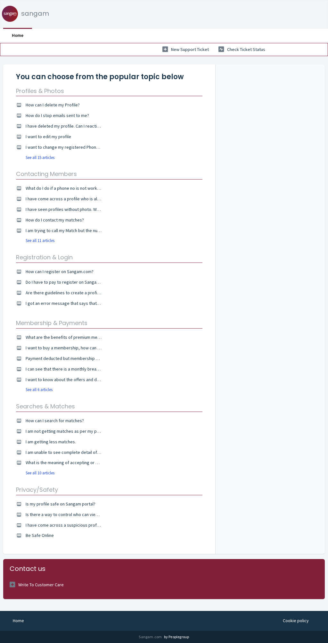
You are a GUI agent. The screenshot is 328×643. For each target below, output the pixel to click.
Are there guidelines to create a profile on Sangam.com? (80, 293)
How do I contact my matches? (55, 220)
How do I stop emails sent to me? (57, 115)
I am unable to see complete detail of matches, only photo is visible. (91, 452)
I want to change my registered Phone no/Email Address (79, 147)
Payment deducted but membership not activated (73, 358)
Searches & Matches (45, 406)
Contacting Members (46, 174)
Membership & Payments (51, 323)
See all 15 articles (40, 157)
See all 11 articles (40, 240)
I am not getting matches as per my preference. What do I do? (85, 431)
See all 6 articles (39, 389)
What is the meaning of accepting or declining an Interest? (81, 462)
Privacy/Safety (37, 490)
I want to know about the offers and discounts (69, 379)
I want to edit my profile (48, 136)
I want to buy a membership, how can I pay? (67, 348)
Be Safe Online (40, 535)
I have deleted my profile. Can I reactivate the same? (76, 126)
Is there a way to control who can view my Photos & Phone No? (85, 514)
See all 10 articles (40, 473)
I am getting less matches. (51, 442)
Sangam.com (150, 636)
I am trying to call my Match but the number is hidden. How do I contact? (94, 230)
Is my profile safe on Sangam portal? (60, 504)
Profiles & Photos (40, 91)
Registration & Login (44, 257)
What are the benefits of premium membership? (72, 337)
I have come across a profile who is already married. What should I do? (93, 199)
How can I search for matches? (55, 420)
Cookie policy (296, 620)
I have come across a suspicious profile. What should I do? (81, 525)
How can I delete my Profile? (53, 105)
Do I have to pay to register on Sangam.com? (68, 282)
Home (17, 35)
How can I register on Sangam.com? (60, 271)
